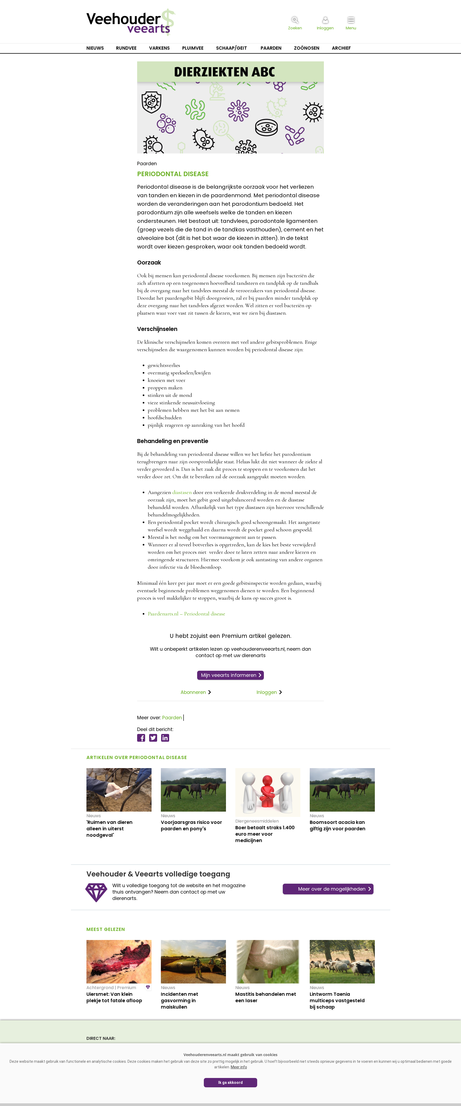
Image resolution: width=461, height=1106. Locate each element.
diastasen (182, 492)
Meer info (239, 1067)
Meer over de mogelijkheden (331, 889)
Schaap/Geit (231, 48)
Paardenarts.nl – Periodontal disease (186, 613)
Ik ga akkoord (230, 1082)
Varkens (159, 48)
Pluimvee (193, 48)
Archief (341, 48)
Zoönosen (306, 48)
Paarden (271, 48)
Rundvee (126, 48)
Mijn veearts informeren (228, 675)
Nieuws (95, 48)
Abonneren (193, 692)
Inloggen (267, 692)
